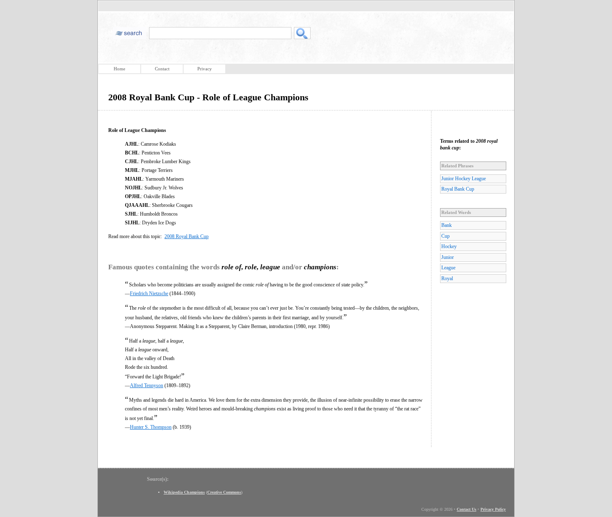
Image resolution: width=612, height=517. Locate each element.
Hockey (449, 246)
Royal (447, 278)
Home (119, 68)
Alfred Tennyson (146, 385)
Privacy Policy (493, 509)
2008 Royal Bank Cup (186, 236)
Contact (162, 68)
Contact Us (466, 509)
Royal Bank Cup (457, 189)
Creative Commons (224, 492)
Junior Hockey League (463, 178)
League (448, 268)
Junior (447, 257)
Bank (446, 225)
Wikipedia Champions (184, 492)
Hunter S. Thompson (151, 427)
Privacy (204, 68)
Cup (445, 236)
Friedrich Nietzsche (149, 293)
